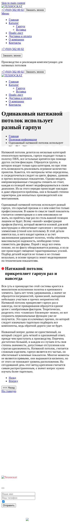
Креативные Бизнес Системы (35, 522)
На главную (8, 391)
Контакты (15, 42)
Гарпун (20, 26)
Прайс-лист (16, 32)
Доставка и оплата (20, 36)
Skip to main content (13, 3)
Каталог (14, 23)
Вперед (13, 381)
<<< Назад (9, 387)
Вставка (21, 29)
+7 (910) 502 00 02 (12, 9)
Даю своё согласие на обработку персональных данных (31, 502)
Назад (12, 377)
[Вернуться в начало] (11, 6)
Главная (14, 19)
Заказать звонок (35, 10)
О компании (16, 39)
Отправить (9, 505)
